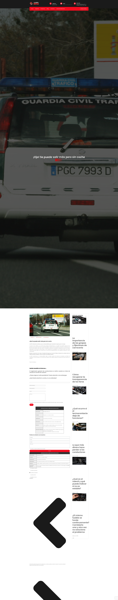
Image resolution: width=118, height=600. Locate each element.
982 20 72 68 (54, 4)
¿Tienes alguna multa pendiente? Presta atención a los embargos (48, 375)
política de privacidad (41, 448)
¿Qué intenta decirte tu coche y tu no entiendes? (43, 378)
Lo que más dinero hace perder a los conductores (78, 449)
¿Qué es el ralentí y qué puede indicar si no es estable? (79, 484)
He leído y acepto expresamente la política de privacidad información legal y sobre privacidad (46, 402)
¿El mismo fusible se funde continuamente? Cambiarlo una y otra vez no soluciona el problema (80, 523)
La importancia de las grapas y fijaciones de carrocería (79, 343)
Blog (48, 8)
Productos (43, 8)
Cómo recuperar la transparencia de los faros (79, 378)
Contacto (53, 8)
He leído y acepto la (38, 448)
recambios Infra (33, 474)
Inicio (32, 8)
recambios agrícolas (33, 470)
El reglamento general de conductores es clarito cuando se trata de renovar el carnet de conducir (50, 371)
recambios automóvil (34, 472)
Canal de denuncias (60, 8)
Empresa (37, 8)
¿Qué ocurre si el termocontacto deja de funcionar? (80, 413)
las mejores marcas (33, 468)
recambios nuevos (33, 477)
